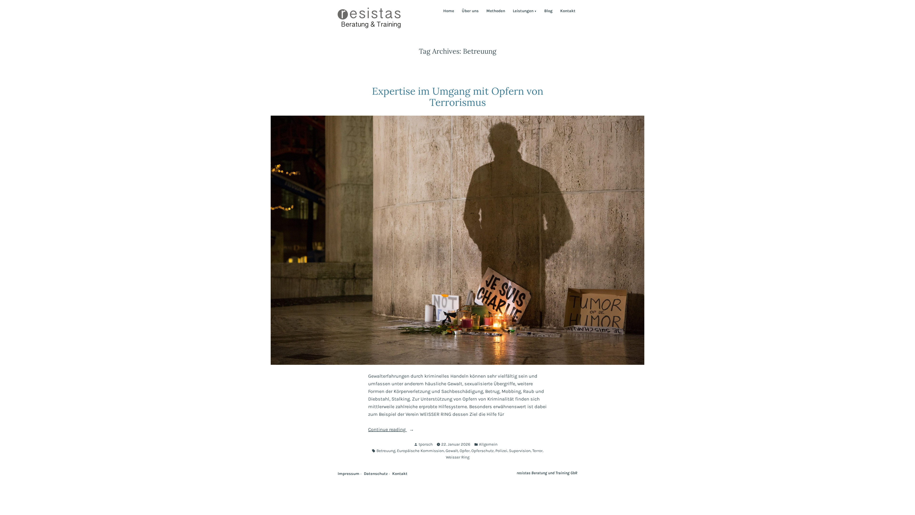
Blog (548, 11)
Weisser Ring (457, 457)
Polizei (501, 450)
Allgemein (488, 444)
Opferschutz (482, 450)
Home (448, 11)
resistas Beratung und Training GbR (547, 473)
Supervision (520, 450)
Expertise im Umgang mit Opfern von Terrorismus (457, 96)
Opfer (465, 450)
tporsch (426, 444)
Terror (537, 450)
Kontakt (567, 11)
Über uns (470, 11)
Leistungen (523, 11)
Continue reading (401, 430)
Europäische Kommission (420, 450)
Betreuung (385, 450)
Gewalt (452, 450)
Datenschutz (376, 473)
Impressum (348, 473)
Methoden (495, 11)
